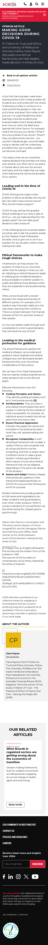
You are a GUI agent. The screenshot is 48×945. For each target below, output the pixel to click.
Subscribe (37, 864)
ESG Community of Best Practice (19, 824)
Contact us (8, 830)
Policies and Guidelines (15, 836)
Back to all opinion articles (22, 75)
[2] (3, 570)
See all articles (12, 657)
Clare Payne (13, 85)
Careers (7, 843)
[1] (44, 99)
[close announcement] (44, 15)
